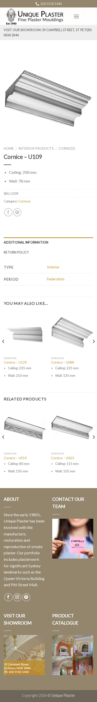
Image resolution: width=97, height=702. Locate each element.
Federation (55, 279)
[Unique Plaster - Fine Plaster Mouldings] (35, 16)
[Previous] (3, 351)
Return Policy (16, 252)
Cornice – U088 (62, 362)
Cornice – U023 (62, 458)
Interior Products (36, 148)
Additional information (26, 242)
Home (9, 148)
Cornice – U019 (15, 458)
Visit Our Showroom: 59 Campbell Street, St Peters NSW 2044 (48, 32)
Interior (53, 267)
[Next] (93, 351)
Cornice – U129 (15, 362)
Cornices (66, 148)
